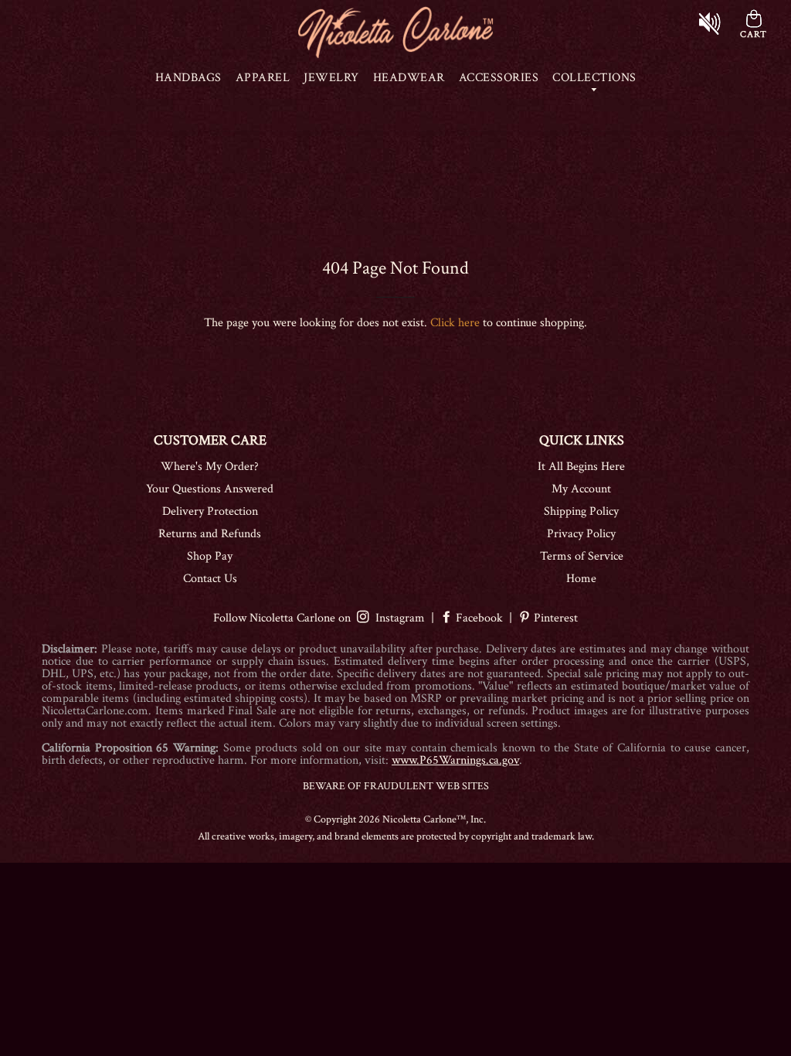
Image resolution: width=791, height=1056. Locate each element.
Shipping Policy (581, 511)
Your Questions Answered (209, 489)
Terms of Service (581, 556)
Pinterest (554, 618)
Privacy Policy (581, 534)
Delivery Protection (210, 511)
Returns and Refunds (209, 534)
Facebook (479, 618)
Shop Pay (210, 556)
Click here (455, 323)
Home (581, 579)
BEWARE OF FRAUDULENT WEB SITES (396, 786)
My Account (581, 489)
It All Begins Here (581, 466)
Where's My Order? (210, 466)
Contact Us (210, 579)
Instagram (397, 618)
